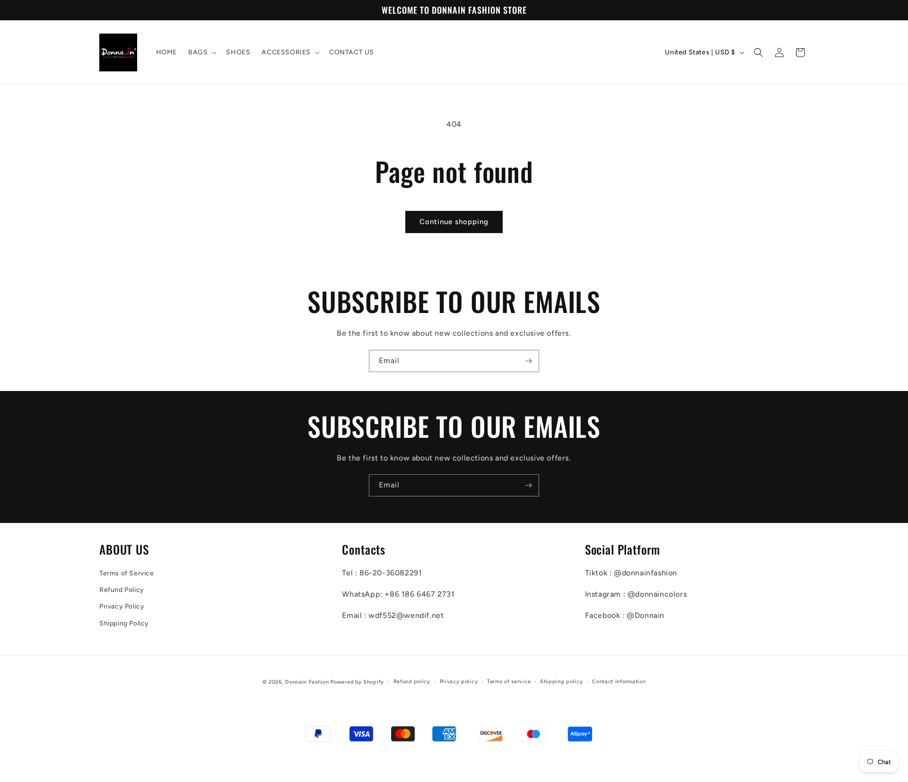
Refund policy (411, 681)
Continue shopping (454, 221)
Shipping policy (561, 681)
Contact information (619, 681)
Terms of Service (126, 573)
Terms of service (509, 681)
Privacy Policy (121, 606)
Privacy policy (459, 681)
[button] (201, 52)
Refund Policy (121, 590)
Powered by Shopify (357, 682)
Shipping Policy (124, 623)
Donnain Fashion (307, 682)
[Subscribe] (528, 361)
